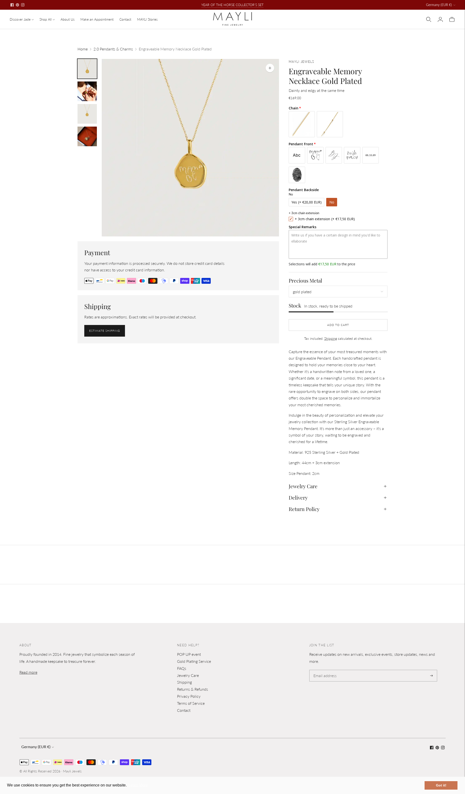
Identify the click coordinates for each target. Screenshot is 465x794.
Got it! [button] (441, 785)
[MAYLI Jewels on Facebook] (12, 5)
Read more (28, 672)
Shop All (45, 19)
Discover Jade (20, 19)
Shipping (330, 338)
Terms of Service (191, 703)
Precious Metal (305, 280)
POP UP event (189, 654)
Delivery (298, 497)
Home (83, 49)
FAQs (181, 668)
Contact (125, 19)
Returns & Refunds (192, 689)
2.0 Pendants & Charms (113, 49)
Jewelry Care (303, 486)
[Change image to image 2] (87, 91)
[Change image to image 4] (87, 136)
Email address (324, 670)
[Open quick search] (428, 19)
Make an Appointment (97, 19)
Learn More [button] (138, 785)
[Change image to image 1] (87, 69)
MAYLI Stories (147, 19)
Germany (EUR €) (439, 5)
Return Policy (304, 508)
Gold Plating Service (194, 661)
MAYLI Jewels (301, 62)
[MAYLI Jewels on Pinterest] (17, 5)
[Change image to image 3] (87, 114)
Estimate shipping (104, 330)
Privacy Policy (189, 696)
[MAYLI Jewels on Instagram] (22, 5)
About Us (68, 19)
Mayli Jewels (72, 771)
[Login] (440, 19)
